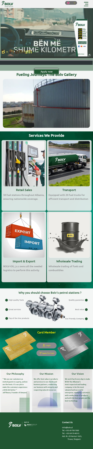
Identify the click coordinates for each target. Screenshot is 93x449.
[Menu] (86, 4)
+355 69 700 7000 (72, 430)
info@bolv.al (67, 427)
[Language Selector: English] (71, 3)
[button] (86, 125)
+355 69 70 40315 (72, 433)
